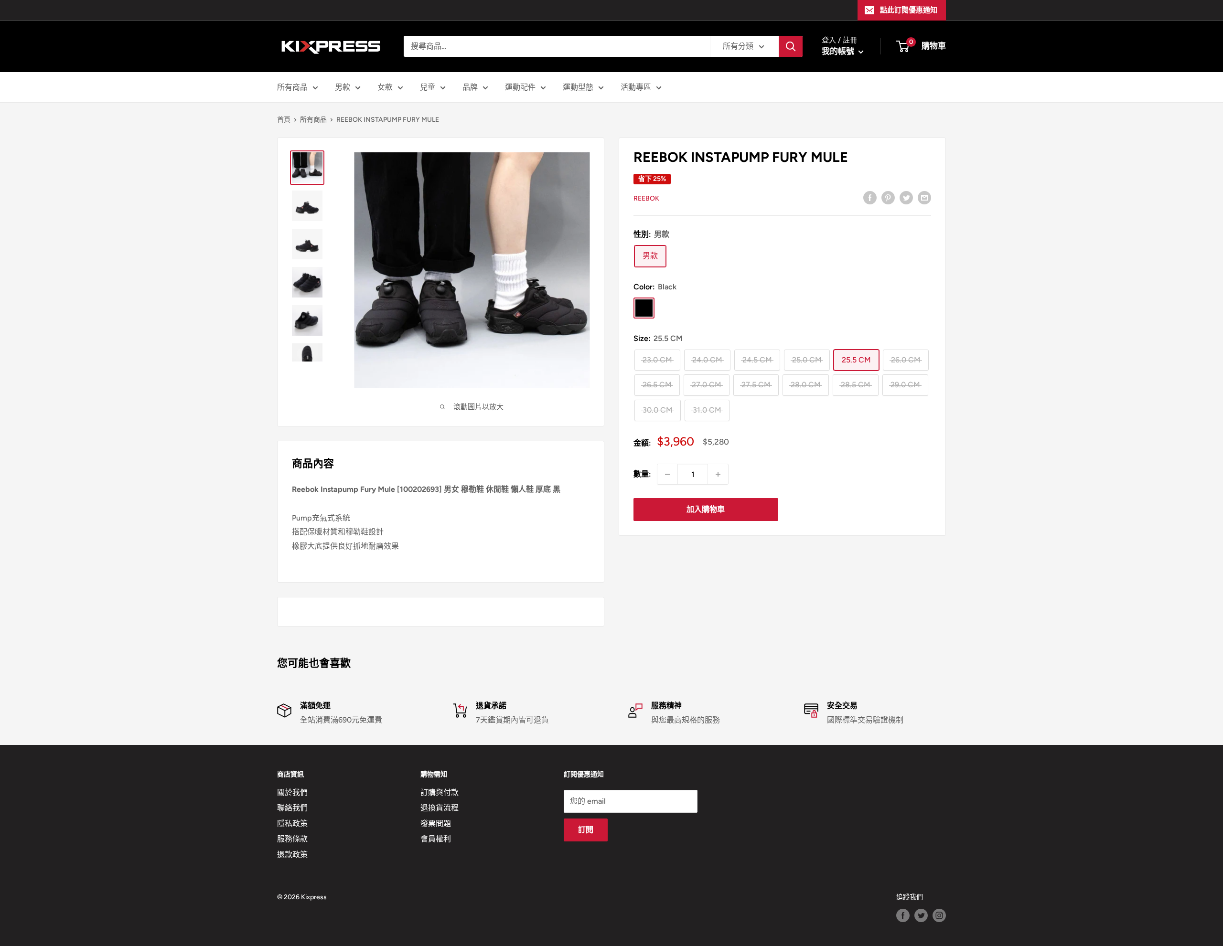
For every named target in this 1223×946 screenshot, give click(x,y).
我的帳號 (839, 51)
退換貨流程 (439, 807)
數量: (642, 473)
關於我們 (292, 792)
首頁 (283, 120)
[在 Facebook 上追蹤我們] (903, 915)
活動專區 (636, 87)
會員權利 (435, 838)
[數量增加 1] (718, 474)
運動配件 (520, 87)
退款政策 (292, 854)
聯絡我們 (292, 807)
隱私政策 (292, 823)
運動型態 (578, 87)
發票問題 (435, 823)
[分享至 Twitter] (906, 197)
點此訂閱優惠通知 (908, 10)
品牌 (470, 87)
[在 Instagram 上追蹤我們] (939, 915)
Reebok (646, 198)
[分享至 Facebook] (870, 197)
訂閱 (585, 829)
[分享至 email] (924, 197)
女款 (385, 87)
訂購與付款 (439, 792)
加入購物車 (706, 509)
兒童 (427, 87)
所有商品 (292, 87)
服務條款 (292, 838)
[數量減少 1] (667, 474)
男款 (342, 87)
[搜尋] (791, 46)
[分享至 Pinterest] (888, 197)
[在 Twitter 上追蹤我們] (921, 915)
